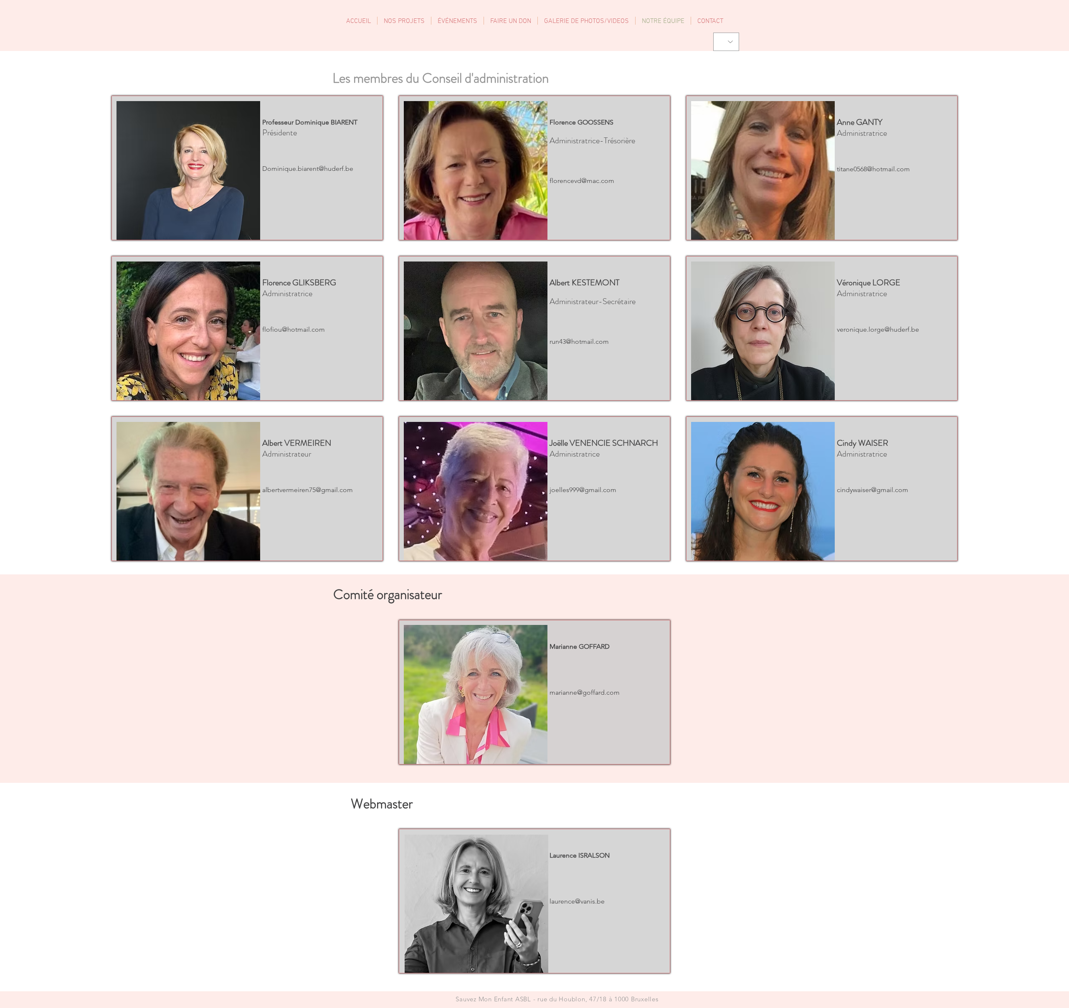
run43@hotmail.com (579, 341)
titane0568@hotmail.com (873, 169)
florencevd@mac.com (582, 181)
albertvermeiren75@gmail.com (307, 490)
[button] (457, 21)
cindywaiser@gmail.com (872, 490)
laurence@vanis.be (577, 901)
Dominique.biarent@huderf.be (307, 169)
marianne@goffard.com (585, 692)
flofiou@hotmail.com (293, 329)
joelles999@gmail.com (583, 490)
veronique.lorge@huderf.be (878, 329)
